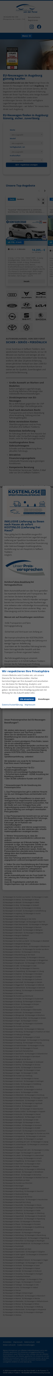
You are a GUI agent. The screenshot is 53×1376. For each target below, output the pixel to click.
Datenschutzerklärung (12, 704)
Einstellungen (44, 699)
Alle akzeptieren (27, 699)
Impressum (30, 704)
